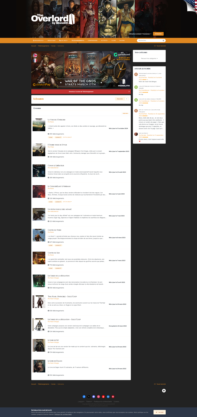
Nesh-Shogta (54, 278)
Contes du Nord (54, 230)
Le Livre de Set (53, 340)
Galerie (122, 40)
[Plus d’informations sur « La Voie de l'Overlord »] (39, 124)
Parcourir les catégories (149, 58)
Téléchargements (78, 40)
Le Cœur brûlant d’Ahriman (59, 186)
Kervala (143, 135)
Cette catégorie (153, 40)
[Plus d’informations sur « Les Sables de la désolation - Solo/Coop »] (39, 324)
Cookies (116, 401)
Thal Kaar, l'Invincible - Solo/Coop (62, 296)
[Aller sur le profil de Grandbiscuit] (136, 87)
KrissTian (144, 77)
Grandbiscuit (145, 90)
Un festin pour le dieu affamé (59, 209)
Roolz (52, 122)
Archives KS (38, 40)
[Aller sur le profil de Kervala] (136, 134)
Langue (80, 401)
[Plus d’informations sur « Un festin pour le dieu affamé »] (39, 214)
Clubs (114, 40)
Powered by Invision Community (98, 406)
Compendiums (92, 40)
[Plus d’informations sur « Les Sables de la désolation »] (39, 280)
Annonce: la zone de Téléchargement (81, 91)
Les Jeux (64, 40)
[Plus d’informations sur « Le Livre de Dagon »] (39, 366)
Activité (104, 40)
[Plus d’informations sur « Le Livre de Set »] (39, 345)
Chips (52, 147)
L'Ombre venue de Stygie (57, 145)
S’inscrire (158, 34)
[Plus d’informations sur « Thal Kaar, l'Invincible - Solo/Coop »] (39, 301)
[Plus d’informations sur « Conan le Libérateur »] (39, 170)
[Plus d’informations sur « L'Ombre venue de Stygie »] (39, 150)
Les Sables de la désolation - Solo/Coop (64, 319)
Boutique (52, 40)
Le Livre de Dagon (55, 361)
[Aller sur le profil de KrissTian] (136, 74)
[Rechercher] (163, 40)
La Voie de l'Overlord (56, 119)
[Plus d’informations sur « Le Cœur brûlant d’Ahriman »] (39, 191)
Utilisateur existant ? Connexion (139, 34)
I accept (160, 412)
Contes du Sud (54, 253)
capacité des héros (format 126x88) (150, 99)
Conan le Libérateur (56, 165)
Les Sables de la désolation (58, 275)
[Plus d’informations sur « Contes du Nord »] (39, 235)
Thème (88, 401)
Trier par (125, 113)
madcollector (54, 167)
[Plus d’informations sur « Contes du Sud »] (39, 258)
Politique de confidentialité (103, 401)
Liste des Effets (143, 133)
